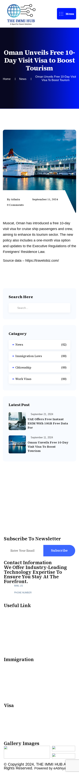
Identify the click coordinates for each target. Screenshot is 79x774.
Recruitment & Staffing (23, 618)
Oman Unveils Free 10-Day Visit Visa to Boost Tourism (48, 446)
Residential (13, 734)
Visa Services (15, 672)
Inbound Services (19, 680)
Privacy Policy (16, 650)
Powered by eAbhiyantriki (53, 768)
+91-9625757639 (27, 596)
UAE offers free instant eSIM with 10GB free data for (48, 423)
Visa (7, 718)
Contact (10, 696)
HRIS (8, 626)
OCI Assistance (16, 688)
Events (10, 642)
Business (11, 726)
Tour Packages (16, 634)
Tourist (10, 710)
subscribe (59, 550)
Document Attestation (22, 664)
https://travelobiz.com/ (42, 260)
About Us (12, 610)
